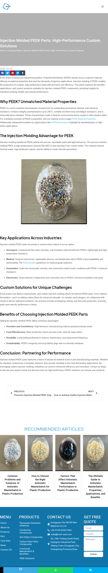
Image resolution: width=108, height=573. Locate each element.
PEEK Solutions (27, 558)
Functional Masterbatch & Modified (27, 551)
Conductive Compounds (26, 531)
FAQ (3, 536)
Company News (14, 50)
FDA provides (29, 263)
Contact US (6, 549)
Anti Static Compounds (31, 537)
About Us (5, 527)
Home (3, 50)
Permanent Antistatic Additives (30, 524)
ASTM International (60, 122)
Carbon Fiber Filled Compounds (29, 542)
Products (5, 532)
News (3, 545)
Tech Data (5, 540)
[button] (2, 72)
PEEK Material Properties (84, 119)
